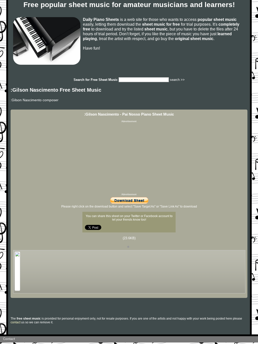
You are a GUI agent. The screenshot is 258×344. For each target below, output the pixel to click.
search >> (177, 80)
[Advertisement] (129, 158)
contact (15, 322)
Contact (9, 339)
